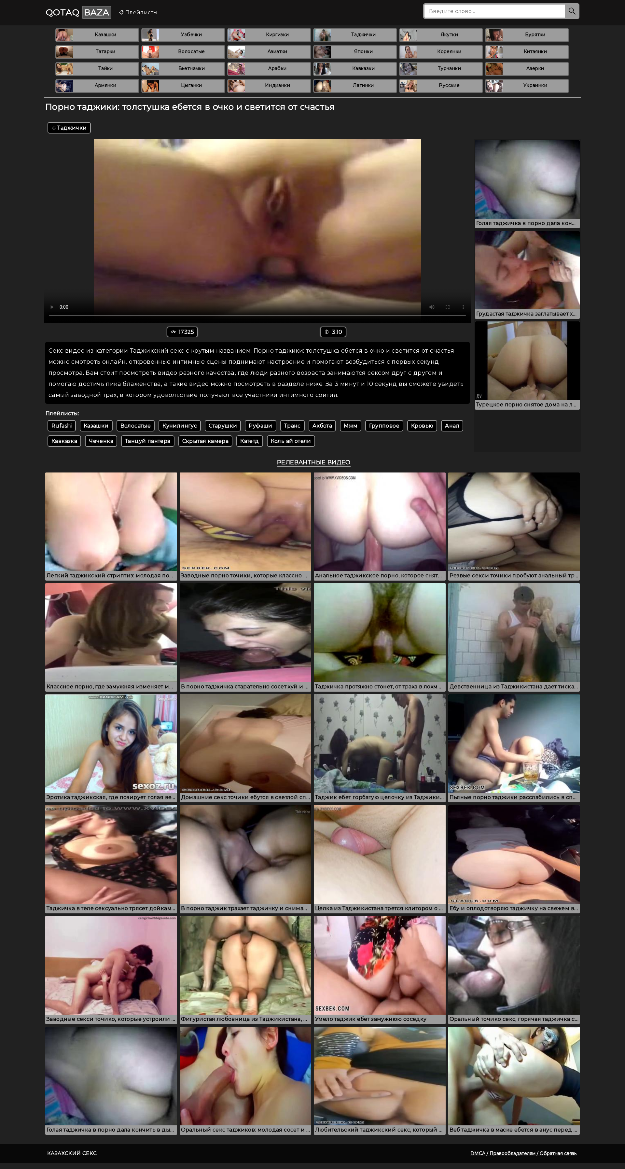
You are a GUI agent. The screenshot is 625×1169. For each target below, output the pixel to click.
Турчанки (449, 68)
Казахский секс (72, 1153)
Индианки (277, 85)
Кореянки (449, 51)
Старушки (223, 426)
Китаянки (535, 51)
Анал (452, 426)
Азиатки (277, 51)
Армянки (105, 85)
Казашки (105, 34)
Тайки (105, 68)
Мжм (350, 426)
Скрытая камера (205, 441)
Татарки (106, 51)
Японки (363, 51)
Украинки (535, 85)
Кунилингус (179, 426)
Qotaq (77, 12)
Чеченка (101, 441)
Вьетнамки (191, 68)
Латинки (363, 85)
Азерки (535, 68)
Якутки (449, 34)
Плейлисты (141, 12)
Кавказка (64, 441)
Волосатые (191, 51)
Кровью (422, 426)
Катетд (249, 441)
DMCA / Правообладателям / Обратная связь (523, 1153)
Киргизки (277, 34)
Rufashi (61, 426)
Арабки (277, 68)
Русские (449, 85)
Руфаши (260, 426)
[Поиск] (572, 11)
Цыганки (191, 85)
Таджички (363, 34)
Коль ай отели (291, 441)
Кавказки (363, 68)
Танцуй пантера (148, 441)
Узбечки (191, 34)
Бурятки (535, 34)
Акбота (322, 426)
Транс (292, 426)
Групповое (384, 426)
